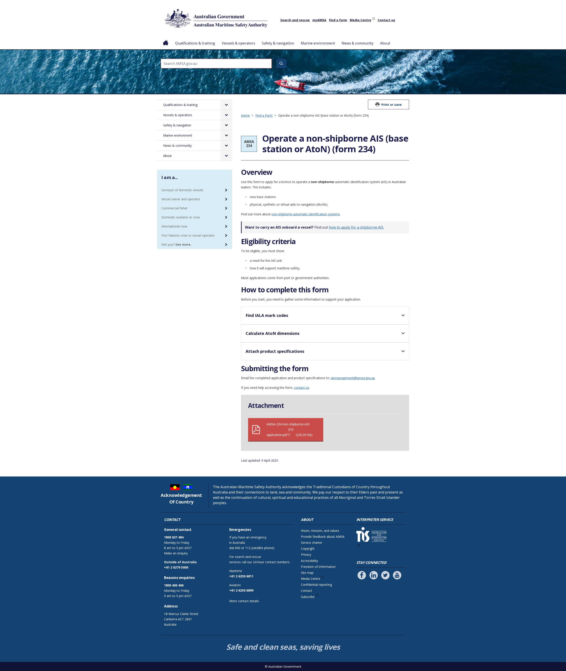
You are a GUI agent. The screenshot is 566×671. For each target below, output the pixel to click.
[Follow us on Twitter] (385, 575)
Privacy (306, 554)
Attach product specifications (275, 351)
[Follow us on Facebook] (362, 575)
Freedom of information (318, 567)
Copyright (308, 548)
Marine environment (318, 43)
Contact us (386, 20)
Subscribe (308, 597)
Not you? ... (176, 244)
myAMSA (319, 20)
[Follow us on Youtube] (397, 575)
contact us (301, 388)
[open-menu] (226, 105)
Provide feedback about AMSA (322, 536)
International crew (174, 226)
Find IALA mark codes (267, 315)
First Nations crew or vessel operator (188, 235)
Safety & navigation (278, 43)
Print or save (391, 104)
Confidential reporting (316, 584)
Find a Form (264, 115)
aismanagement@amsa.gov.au (353, 378)
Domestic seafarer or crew (180, 217)
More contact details (244, 601)
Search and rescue (295, 20)
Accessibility (309, 561)
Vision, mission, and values (320, 530)
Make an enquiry (176, 553)
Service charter (311, 542)
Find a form (338, 20)
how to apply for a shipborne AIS (356, 227)
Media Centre (360, 20)
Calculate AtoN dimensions (272, 333)
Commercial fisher (174, 208)
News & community (357, 43)
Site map (307, 573)
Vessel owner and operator (180, 199)
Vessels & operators (238, 43)
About (385, 43)
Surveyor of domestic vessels (182, 190)
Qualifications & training (195, 43)
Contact (306, 590)
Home (166, 39)
